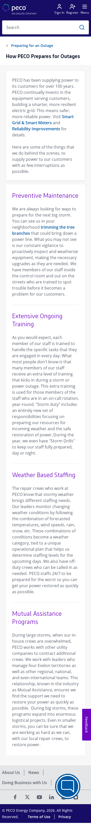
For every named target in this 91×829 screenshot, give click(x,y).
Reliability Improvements (36, 129)
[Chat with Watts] (67, 786)
